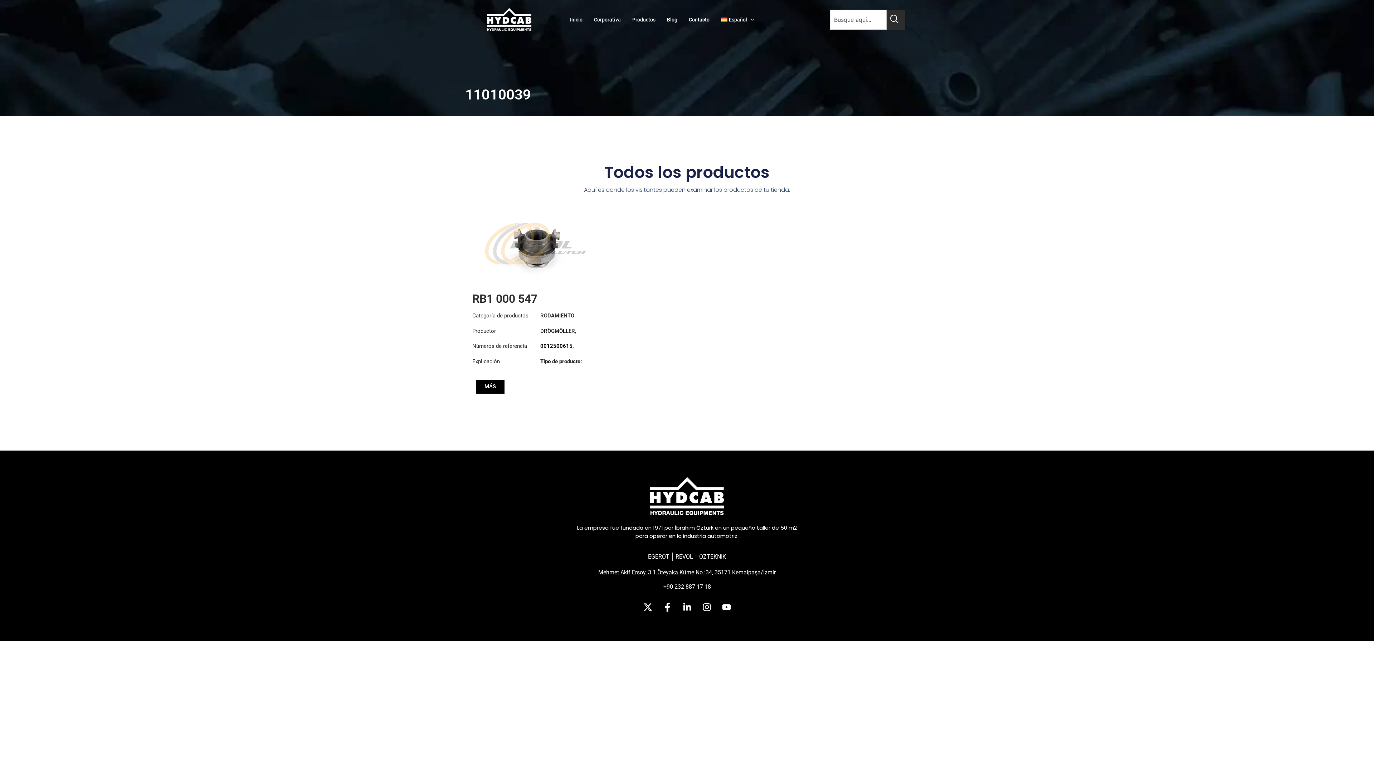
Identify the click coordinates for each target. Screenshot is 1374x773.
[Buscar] (896, 20)
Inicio (576, 20)
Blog (672, 20)
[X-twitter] (648, 607)
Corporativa (607, 20)
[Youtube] (726, 607)
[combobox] (858, 20)
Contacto (699, 20)
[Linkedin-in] (687, 607)
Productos (644, 20)
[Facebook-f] (667, 607)
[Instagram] (707, 607)
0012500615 (556, 346)
